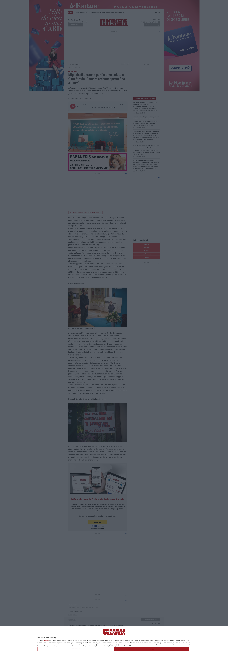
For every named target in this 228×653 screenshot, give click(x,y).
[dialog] (114, 639)
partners (46, 640)
